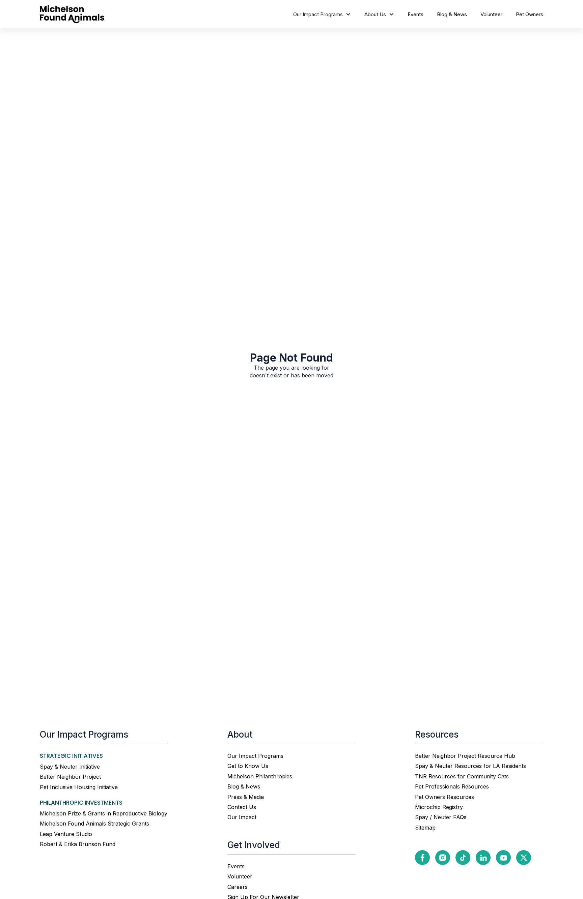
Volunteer (491, 14)
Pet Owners (529, 14)
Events (415, 14)
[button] (322, 14)
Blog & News (452, 14)
